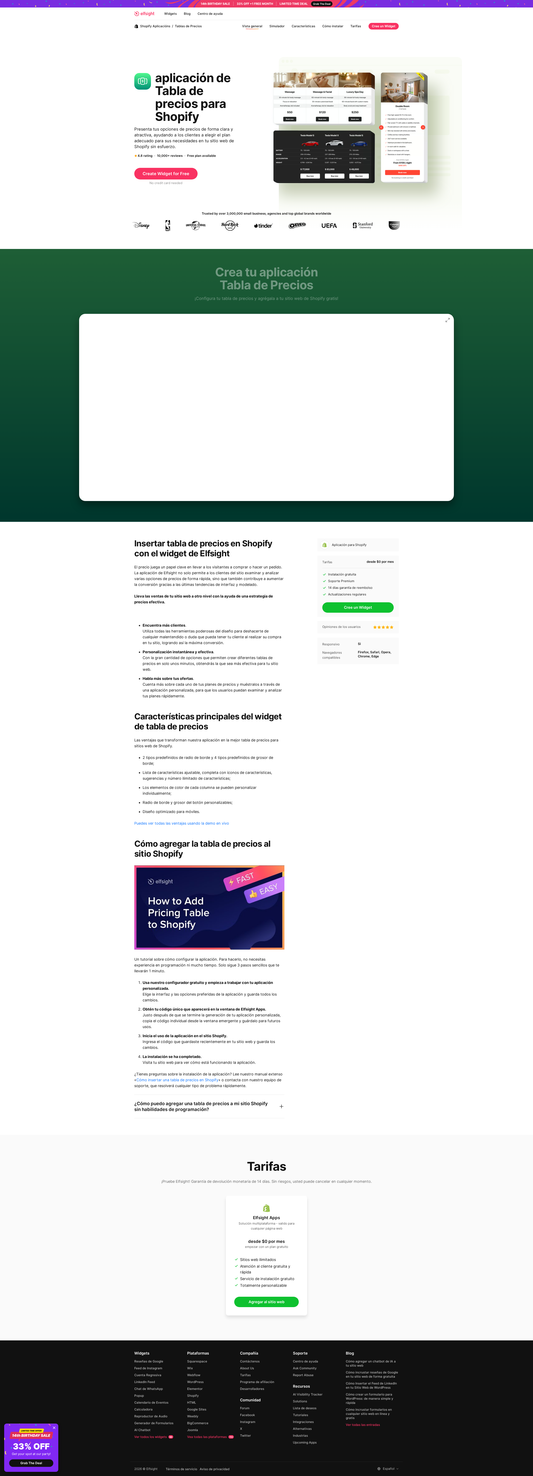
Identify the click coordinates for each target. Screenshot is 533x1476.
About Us (247, 1368)
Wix (190, 1368)
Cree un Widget (383, 26)
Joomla (192, 1430)
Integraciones (303, 1422)
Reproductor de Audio (150, 1416)
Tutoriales (300, 1415)
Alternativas (302, 1429)
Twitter (245, 1436)
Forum (244, 1408)
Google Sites (196, 1409)
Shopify (193, 1396)
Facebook (247, 1415)
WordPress (195, 1382)
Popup (139, 1396)
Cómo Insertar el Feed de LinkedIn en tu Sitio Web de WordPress (371, 1385)
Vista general (252, 26)
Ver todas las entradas (363, 1425)
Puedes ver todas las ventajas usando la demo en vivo (181, 823)
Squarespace (197, 1361)
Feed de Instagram (148, 1368)
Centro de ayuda (210, 14)
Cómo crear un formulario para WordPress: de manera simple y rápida (369, 1398)
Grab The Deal (31, 1463)
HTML (191, 1402)
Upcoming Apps (305, 1442)
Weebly (192, 1416)
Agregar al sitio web (266, 1302)
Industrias (300, 1436)
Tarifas (355, 26)
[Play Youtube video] (209, 907)
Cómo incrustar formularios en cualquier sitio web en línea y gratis (369, 1414)
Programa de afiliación (257, 1382)
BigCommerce (197, 1423)
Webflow (193, 1375)
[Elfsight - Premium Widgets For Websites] (144, 13)
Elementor (195, 1389)
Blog (187, 14)
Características (303, 26)
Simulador (277, 26)
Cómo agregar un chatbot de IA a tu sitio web (371, 1363)
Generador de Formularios (153, 1423)
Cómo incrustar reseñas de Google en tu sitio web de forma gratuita (372, 1374)
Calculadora (143, 1409)
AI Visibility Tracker (308, 1394)
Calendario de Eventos (151, 1402)
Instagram (247, 1422)
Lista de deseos (304, 1408)
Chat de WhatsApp (148, 1389)
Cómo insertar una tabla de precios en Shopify (177, 1080)
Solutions (300, 1401)
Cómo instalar (332, 26)
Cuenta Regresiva (147, 1375)
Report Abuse (303, 1375)
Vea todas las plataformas (210, 1437)
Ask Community (305, 1368)
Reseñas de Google (148, 1361)
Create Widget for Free (166, 173)
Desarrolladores (252, 1389)
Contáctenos (250, 1361)
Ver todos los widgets (153, 1437)
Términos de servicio (181, 1469)
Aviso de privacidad (214, 1469)
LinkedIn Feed (144, 1382)
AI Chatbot (142, 1430)
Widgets (170, 14)
